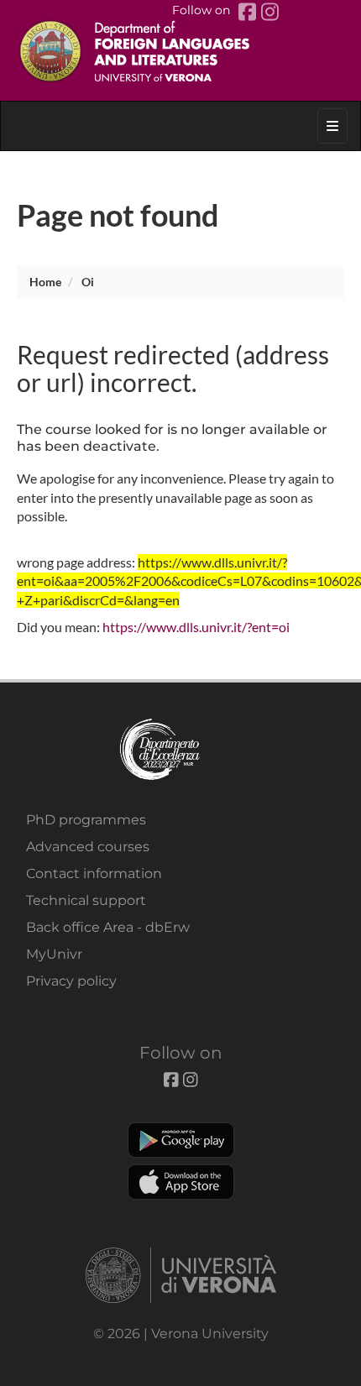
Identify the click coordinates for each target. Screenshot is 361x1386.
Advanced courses (87, 847)
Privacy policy (71, 981)
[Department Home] (180, 50)
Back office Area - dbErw (108, 927)
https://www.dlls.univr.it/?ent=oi (196, 627)
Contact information (94, 873)
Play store (180, 1140)
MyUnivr (54, 954)
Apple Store (180, 1182)
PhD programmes (86, 820)
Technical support (86, 900)
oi (87, 282)
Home (45, 282)
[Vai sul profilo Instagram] (270, 12)
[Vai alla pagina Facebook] (249, 12)
